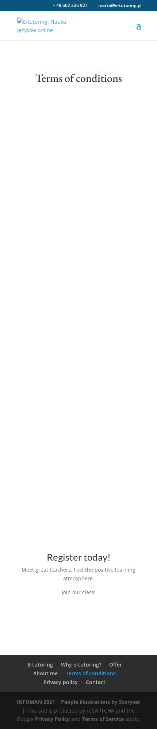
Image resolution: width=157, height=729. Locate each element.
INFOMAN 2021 (36, 701)
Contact (96, 682)
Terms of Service (103, 718)
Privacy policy (60, 682)
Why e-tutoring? (81, 664)
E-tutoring (40, 664)
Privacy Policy (52, 718)
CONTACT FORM (79, 616)
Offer (115, 664)
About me (45, 673)
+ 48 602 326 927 (70, 5)
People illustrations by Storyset (100, 701)
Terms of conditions (91, 673)
